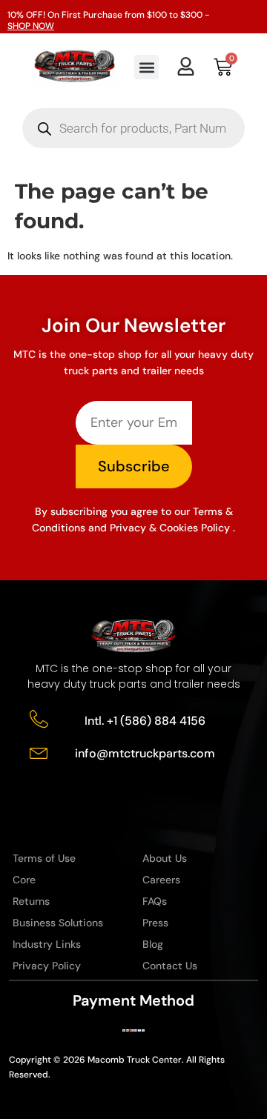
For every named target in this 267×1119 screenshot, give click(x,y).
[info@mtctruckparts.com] (39, 752)
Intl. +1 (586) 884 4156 (145, 720)
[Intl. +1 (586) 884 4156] (39, 719)
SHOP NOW (30, 26)
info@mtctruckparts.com (145, 753)
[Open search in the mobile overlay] (133, 128)
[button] (146, 67)
